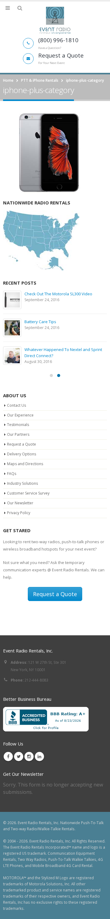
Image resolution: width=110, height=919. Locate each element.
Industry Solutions (22, 483)
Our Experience (20, 415)
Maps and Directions (25, 463)
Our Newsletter (20, 503)
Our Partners (18, 434)
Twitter (18, 756)
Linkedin (39, 756)
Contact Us (16, 405)
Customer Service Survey (28, 493)
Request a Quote (21, 444)
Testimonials (18, 424)
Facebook (8, 756)
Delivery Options (21, 454)
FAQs (11, 473)
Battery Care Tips (40, 321)
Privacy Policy (18, 512)
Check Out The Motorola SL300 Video (58, 294)
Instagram (29, 756)
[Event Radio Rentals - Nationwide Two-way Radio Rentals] (55, 20)
